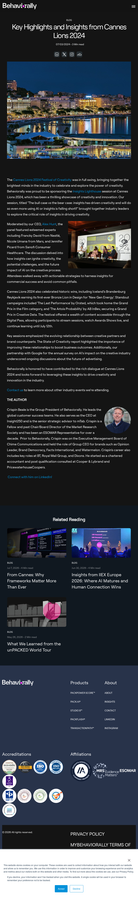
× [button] (129, 859)
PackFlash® (77, 719)
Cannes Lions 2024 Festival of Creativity (42, 180)
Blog (69, 20)
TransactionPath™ (82, 728)
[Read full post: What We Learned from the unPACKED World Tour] (36, 626)
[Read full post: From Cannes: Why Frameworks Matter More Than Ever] (36, 560)
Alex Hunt (49, 224)
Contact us (15, 390)
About (108, 692)
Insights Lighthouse (87, 191)
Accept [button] (61, 888)
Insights (110, 701)
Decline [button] (76, 888)
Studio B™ (76, 710)
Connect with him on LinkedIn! (30, 477)
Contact (110, 710)
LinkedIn (110, 719)
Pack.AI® (75, 701)
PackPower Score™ (82, 692)
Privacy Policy (87, 834)
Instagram (111, 728)
